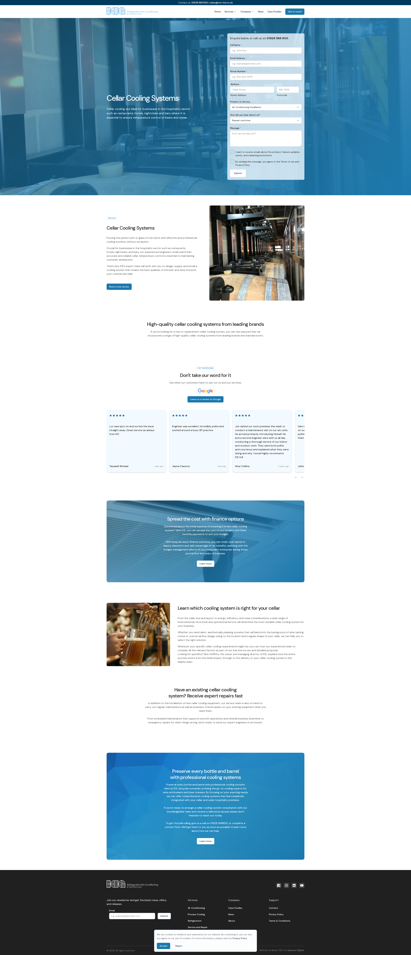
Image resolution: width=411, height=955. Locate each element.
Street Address (238, 95)
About (231, 920)
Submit (238, 173)
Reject (178, 945)
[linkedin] (294, 885)
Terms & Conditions (279, 920)
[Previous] (296, 477)
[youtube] (301, 885)
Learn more (206, 563)
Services (229, 11)
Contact (273, 907)
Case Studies (274, 11)
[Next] (301, 477)
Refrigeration (194, 920)
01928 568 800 (199, 2)
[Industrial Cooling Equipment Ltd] (132, 11)
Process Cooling (196, 914)
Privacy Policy (240, 938)
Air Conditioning (196, 907)
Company (245, 11)
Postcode (282, 95)
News (261, 11)
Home (217, 11)
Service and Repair (197, 927)
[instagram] (286, 885)
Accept (163, 945)
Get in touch (295, 11)
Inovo (275, 950)
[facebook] (278, 885)
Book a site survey (119, 286)
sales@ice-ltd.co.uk (221, 2)
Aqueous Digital (295, 950)
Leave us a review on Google (205, 399)
